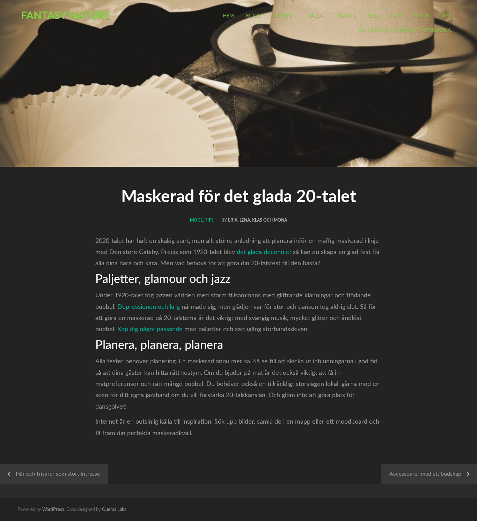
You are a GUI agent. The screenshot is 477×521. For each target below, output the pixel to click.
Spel (373, 16)
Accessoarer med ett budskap (425, 474)
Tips (446, 16)
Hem (228, 16)
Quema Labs (114, 509)
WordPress (53, 509)
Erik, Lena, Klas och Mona (257, 220)
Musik (421, 16)
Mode (253, 16)
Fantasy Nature (65, 16)
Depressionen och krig (148, 307)
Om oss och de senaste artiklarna (404, 30)
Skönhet (284, 16)
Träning (345, 16)
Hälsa (315, 16)
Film (396, 16)
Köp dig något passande (150, 329)
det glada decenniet (264, 252)
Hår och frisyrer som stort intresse (58, 474)
